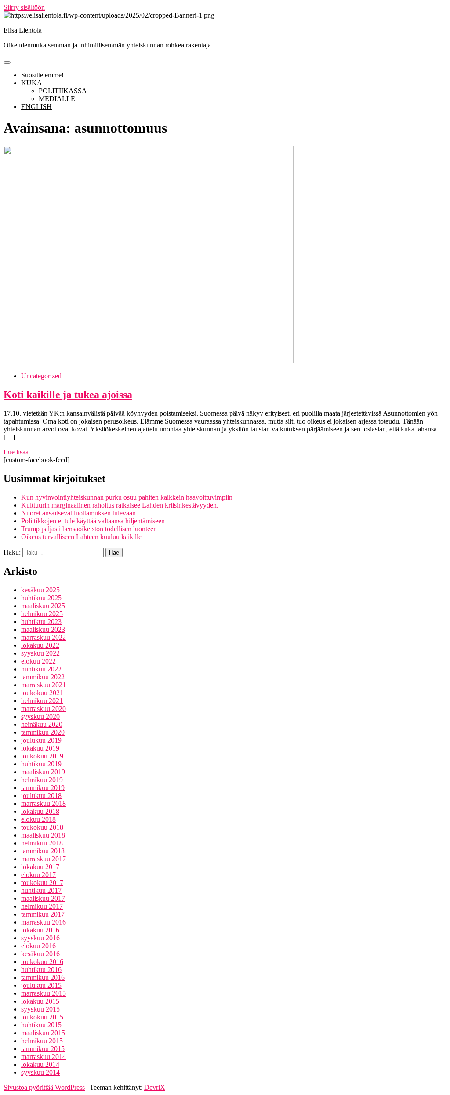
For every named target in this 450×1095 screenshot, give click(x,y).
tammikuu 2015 (43, 1048)
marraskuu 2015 (43, 993)
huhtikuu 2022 (41, 669)
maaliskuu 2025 (43, 605)
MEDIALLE (57, 98)
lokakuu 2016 (40, 930)
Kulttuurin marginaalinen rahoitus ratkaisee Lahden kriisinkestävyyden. (119, 505)
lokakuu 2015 (40, 1001)
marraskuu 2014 (43, 1056)
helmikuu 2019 (42, 779)
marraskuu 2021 (43, 685)
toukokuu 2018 (42, 827)
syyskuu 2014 (40, 1072)
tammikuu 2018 (43, 851)
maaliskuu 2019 (43, 772)
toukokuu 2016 (42, 961)
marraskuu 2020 (43, 708)
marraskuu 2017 (43, 859)
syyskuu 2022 (40, 653)
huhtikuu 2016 (41, 969)
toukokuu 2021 (42, 692)
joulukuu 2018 (41, 795)
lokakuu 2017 (40, 866)
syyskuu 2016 (40, 938)
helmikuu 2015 (42, 1040)
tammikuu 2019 (43, 787)
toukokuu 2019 (42, 756)
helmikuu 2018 (42, 843)
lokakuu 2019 (40, 748)
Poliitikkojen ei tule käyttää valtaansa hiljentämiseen (93, 521)
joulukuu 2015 (41, 985)
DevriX (154, 1087)
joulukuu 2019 (41, 740)
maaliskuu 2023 (43, 629)
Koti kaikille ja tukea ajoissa (68, 394)
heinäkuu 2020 (41, 724)
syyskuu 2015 (40, 1009)
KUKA (31, 83)
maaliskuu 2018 (43, 835)
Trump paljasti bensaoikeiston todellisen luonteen (89, 529)
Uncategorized (41, 376)
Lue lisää (16, 452)
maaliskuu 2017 (43, 898)
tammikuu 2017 (43, 914)
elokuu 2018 (38, 819)
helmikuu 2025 (42, 613)
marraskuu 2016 (43, 922)
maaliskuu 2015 (43, 1033)
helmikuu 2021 (42, 700)
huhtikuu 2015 (41, 1025)
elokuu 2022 (38, 661)
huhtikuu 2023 (41, 621)
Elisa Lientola (23, 30)
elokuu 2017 (38, 874)
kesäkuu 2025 (40, 590)
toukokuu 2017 (42, 882)
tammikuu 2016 (43, 977)
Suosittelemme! (42, 75)
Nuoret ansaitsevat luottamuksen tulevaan (78, 513)
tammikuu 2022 (43, 677)
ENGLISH (36, 106)
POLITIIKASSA (63, 90)
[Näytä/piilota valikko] (7, 62)
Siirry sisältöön (24, 7)
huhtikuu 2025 (41, 598)
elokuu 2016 (38, 946)
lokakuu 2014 (40, 1064)
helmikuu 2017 (42, 906)
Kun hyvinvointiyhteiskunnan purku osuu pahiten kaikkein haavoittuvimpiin (126, 497)
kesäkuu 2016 (40, 953)
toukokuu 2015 (42, 1017)
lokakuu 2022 (40, 645)
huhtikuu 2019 (41, 764)
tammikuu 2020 (43, 732)
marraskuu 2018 (43, 803)
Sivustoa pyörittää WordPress (44, 1087)
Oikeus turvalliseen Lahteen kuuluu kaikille (81, 536)
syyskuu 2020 (40, 716)
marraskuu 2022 (43, 637)
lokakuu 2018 (40, 811)
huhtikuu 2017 (41, 890)
